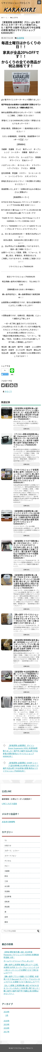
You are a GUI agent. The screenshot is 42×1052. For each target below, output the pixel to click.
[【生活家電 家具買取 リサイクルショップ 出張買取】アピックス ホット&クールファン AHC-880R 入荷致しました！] (6, 702)
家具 (6, 876)
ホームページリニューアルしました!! (18, 961)
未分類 (7, 886)
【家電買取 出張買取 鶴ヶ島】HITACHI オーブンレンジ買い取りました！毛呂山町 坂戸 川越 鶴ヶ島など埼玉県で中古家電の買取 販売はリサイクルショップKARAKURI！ (26, 413)
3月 (6, 1015)
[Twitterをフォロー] (3, 385)
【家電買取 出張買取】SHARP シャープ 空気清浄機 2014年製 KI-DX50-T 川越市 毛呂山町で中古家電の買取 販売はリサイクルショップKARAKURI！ (21, 766)
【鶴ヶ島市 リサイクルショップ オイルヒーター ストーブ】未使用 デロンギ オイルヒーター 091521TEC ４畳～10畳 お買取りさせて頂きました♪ (26, 618)
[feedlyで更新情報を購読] (11, 385)
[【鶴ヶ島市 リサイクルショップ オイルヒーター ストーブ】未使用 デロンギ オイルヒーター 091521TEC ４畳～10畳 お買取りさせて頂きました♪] (6, 619)
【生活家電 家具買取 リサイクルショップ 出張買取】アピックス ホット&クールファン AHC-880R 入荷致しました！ (26, 700)
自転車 (7, 901)
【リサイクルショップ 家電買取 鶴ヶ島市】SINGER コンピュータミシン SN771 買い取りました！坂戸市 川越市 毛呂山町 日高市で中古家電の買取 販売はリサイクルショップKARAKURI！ (26, 476)
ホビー (7, 866)
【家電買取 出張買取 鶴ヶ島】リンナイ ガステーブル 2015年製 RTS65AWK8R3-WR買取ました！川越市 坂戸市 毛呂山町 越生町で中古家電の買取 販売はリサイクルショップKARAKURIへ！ (26, 517)
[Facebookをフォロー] (7, 385)
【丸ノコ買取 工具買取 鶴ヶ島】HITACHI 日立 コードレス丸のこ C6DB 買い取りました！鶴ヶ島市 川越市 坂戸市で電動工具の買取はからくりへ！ (22, 989)
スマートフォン (10, 855)
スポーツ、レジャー (11, 850)
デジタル (7, 861)
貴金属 (7, 906)
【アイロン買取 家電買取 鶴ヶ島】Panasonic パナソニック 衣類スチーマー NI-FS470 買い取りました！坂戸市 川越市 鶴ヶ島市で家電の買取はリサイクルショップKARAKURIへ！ (26, 440)
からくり (8, 391)
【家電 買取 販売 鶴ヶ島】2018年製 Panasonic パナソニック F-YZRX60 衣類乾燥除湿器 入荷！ (21, 955)
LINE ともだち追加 (9, 803)
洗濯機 (7, 891)
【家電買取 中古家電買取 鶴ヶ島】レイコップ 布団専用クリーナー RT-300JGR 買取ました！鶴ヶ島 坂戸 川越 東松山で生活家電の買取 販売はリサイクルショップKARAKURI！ (26, 677)
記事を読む (27, 429)
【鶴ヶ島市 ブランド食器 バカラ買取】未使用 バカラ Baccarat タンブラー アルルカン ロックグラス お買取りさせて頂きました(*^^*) (22, 979)
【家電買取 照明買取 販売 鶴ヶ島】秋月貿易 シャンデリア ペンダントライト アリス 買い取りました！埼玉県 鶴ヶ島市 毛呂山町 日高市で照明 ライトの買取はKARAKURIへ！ (26, 645)
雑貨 (6, 922)
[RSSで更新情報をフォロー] (16, 385)
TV (5, 840)
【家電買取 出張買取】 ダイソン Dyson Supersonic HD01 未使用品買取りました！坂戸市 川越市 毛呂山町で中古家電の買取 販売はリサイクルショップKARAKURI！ (20, 751)
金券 (6, 917)
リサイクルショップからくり (15, 3)
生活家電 (20, 37)
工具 (6, 881)
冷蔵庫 (7, 871)
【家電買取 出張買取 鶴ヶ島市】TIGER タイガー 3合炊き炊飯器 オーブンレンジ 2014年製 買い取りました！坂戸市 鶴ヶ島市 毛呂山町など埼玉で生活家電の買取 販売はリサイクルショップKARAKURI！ (26, 581)
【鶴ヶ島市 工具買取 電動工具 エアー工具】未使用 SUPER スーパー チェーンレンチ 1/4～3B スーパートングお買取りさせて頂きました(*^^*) (21, 968)
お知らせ (7, 845)
